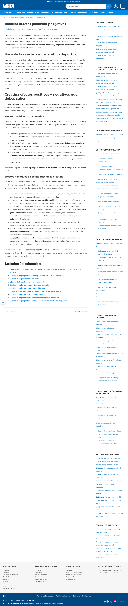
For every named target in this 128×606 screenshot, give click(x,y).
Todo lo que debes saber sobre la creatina (23, 29)
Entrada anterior (9, 312)
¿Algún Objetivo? (8, 586)
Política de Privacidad (45, 596)
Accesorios (6, 581)
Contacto (69, 570)
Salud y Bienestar (8, 577)
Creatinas (6, 572)
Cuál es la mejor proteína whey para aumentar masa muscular (37, 276)
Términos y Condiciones (82, 596)
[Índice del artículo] (3, 302)
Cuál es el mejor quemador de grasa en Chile (29, 285)
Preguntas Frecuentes (73, 577)
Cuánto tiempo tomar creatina (107, 202)
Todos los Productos (9, 588)
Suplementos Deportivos (10, 574)
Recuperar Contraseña (41, 574)
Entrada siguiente (82, 312)
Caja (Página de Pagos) (42, 581)
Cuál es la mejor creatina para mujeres (26, 294)
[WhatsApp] (4, 596)
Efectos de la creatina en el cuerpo (110, 431)
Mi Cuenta (38, 570)
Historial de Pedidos (41, 579)
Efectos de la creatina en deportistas (109, 404)
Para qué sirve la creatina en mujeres (109, 134)
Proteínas (6, 570)
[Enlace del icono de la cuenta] (116, 6)
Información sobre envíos (74, 572)
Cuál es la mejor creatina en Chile (24, 279)
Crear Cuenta (39, 577)
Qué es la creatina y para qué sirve (108, 458)
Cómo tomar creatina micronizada (110, 174)
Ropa (4, 583)
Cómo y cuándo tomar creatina (107, 154)
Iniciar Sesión (39, 572)
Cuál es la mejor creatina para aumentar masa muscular (34, 298)
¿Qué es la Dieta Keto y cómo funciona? (27, 282)
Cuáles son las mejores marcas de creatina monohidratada (35, 291)
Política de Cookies (63, 596)
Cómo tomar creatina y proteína (108, 373)
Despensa (6, 579)
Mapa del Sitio (70, 579)
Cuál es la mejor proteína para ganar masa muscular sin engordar (38, 301)
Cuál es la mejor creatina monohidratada (27, 288)
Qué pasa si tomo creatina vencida (109, 497)
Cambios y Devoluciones (73, 574)
